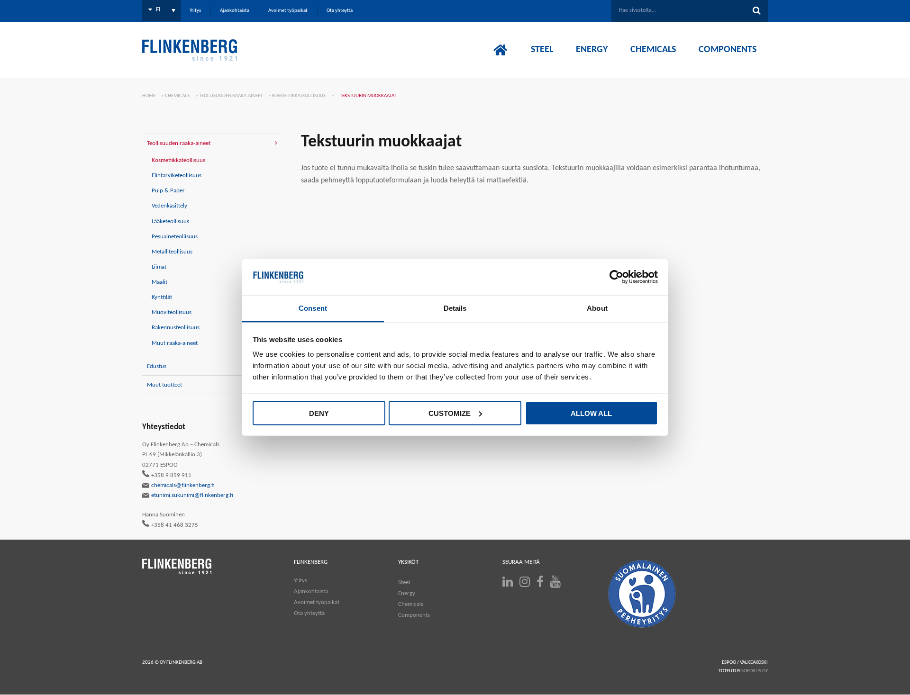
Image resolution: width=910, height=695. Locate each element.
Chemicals (177, 96)
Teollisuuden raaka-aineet (231, 96)
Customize (449, 413)
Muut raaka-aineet (175, 343)
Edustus (156, 366)
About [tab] (597, 308)
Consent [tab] (313, 308)
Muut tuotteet (164, 385)
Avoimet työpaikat (316, 602)
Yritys (300, 581)
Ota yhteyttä (309, 613)
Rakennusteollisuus (176, 328)
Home (148, 96)
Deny (319, 413)
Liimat (159, 267)
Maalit (159, 282)
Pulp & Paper (168, 191)
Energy (406, 593)
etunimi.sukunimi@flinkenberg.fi (192, 495)
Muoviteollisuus (171, 312)
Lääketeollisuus (170, 221)
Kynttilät (162, 297)
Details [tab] (455, 308)
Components (414, 615)
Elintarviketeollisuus (176, 175)
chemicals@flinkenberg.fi (183, 485)
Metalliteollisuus (172, 252)
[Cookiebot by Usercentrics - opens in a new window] (616, 277)
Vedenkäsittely (169, 206)
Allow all (591, 413)
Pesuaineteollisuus (175, 237)
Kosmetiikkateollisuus (299, 96)
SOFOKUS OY (754, 671)
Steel (404, 582)
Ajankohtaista (311, 591)
